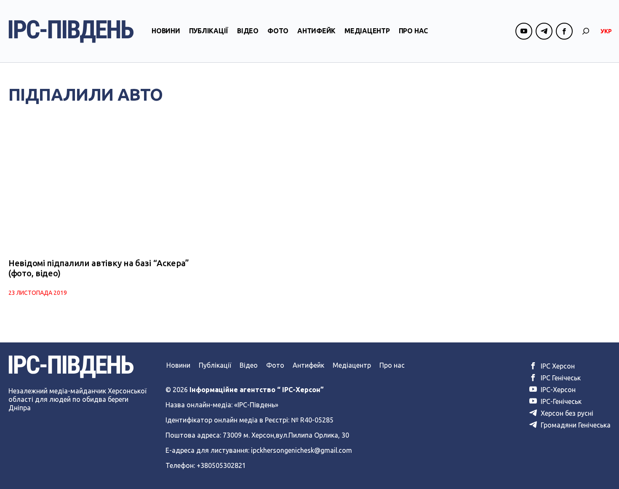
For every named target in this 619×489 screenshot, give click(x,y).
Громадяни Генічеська (575, 425)
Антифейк (316, 31)
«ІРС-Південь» (256, 405)
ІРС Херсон (557, 366)
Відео (248, 31)
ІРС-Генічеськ (560, 401)
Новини (166, 31)
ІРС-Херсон (557, 389)
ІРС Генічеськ (560, 378)
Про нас (413, 31)
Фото (277, 31)
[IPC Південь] (71, 31)
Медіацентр (367, 31)
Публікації (209, 31)
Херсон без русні (566, 413)
